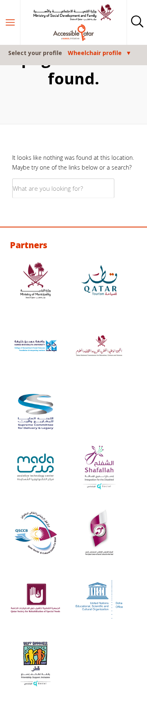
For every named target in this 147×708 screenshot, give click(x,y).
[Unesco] (99, 599)
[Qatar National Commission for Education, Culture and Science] (99, 347)
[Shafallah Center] (99, 468)
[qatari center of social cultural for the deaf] (99, 533)
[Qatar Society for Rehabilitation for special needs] (35, 599)
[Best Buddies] (35, 665)
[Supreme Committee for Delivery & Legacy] (35, 412)
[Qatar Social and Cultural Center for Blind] (35, 533)
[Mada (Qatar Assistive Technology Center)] (35, 468)
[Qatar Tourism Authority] (99, 281)
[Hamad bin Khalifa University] (35, 347)
